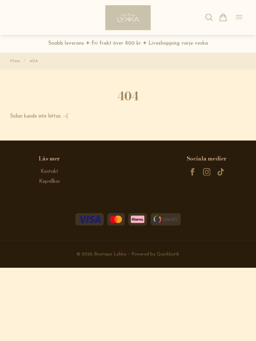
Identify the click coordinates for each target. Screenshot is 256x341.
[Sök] (209, 17)
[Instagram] (207, 172)
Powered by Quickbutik (155, 254)
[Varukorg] (223, 17)
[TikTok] (221, 172)
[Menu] (239, 17)
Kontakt (49, 171)
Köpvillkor (49, 181)
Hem (15, 61)
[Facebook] (192, 172)
